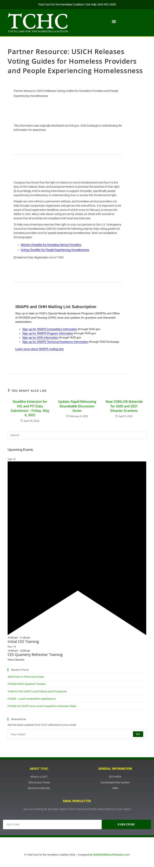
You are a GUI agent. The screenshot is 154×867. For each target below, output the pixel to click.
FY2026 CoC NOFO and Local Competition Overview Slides (42, 706)
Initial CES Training (23, 641)
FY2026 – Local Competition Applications (32, 698)
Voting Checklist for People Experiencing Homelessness (55, 249)
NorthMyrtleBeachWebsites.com (111, 854)
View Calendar (16, 659)
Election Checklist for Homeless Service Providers (51, 244)
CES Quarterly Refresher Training (35, 654)
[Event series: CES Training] (32, 637)
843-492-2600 (107, 4)
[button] (114, 21)
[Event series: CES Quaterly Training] (32, 650)
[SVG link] (38, 22)
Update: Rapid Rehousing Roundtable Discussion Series (77, 406)
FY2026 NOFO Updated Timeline (27, 684)
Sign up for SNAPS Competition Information (49, 329)
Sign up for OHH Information (40, 337)
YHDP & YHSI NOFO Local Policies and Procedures (37, 691)
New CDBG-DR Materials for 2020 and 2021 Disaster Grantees (124, 406)
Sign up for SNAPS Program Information (47, 333)
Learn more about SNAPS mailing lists (39, 348)
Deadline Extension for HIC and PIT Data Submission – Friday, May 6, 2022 (30, 408)
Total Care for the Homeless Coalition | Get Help (67, 4)
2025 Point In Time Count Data (26, 676)
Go (138, 734)
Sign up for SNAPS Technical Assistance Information (55, 341)
